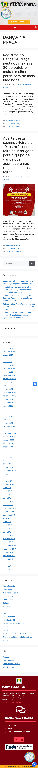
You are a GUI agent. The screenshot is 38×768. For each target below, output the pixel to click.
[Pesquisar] (32, 263)
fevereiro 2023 (9, 426)
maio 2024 (7, 382)
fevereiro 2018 (9, 539)
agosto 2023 (8, 406)
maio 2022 (7, 457)
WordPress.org (9, 667)
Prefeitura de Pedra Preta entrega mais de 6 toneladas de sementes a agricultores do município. (17, 315)
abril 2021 (7, 464)
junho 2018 (7, 525)
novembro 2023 (9, 396)
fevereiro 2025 (9, 369)
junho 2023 (7, 413)
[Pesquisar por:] (16, 263)
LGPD (21, 702)
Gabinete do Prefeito (11, 613)
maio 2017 (7, 569)
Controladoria (8, 600)
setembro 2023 (9, 403)
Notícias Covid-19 (10, 620)
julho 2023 (7, 409)
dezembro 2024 (9, 375)
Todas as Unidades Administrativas (17, 637)
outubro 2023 (8, 399)
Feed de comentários (11, 664)
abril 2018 (7, 532)
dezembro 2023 (9, 392)
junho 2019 (7, 491)
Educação (7, 606)
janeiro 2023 (8, 430)
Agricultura (7, 589)
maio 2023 (7, 416)
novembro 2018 (9, 508)
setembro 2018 (9, 515)
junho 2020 (7, 477)
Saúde (5, 630)
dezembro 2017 (9, 546)
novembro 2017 (9, 549)
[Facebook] (21, 739)
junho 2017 (7, 566)
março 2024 (8, 389)
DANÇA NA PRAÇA (13, 124)
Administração (9, 586)
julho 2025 (7, 358)
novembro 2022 (9, 437)
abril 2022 (7, 460)
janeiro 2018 (8, 542)
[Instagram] (16, 739)
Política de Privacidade (10, 702)
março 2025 (8, 365)
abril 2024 (7, 386)
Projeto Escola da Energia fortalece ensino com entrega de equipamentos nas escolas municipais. (18, 289)
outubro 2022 (8, 440)
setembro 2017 (9, 556)
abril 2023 (7, 420)
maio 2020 (7, 481)
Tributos (6, 640)
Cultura (6, 603)
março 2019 (8, 501)
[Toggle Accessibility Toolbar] (34, 764)
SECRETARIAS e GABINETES (14, 634)
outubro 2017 (8, 552)
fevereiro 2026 (9, 352)
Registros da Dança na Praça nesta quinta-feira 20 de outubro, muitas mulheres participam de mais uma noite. (19, 67)
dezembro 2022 (9, 433)
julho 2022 (7, 450)
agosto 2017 (8, 559)
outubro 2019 (8, 484)
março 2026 (8, 348)
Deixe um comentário (14, 127)
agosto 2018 (8, 518)
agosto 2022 (8, 447)
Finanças (6, 610)
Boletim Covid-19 (10, 596)
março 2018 (8, 535)
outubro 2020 (8, 467)
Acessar (6, 657)
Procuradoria (8, 627)
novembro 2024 (9, 379)
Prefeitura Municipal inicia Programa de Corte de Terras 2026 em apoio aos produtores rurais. (19, 298)
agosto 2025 (8, 355)
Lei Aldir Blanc (9, 617)
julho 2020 (7, 474)
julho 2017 (7, 563)
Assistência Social (13, 120)
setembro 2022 (9, 443)
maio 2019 (7, 495)
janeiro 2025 (8, 372)
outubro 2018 (8, 512)
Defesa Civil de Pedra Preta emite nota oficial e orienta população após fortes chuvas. (19, 306)
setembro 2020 (9, 471)
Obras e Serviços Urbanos (13, 623)
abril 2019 (7, 498)
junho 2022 (7, 454)
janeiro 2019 (8, 505)
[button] (15, 26)
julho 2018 (7, 522)
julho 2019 (7, 488)
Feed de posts (9, 660)
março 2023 (8, 423)
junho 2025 (7, 362)
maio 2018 (7, 529)
